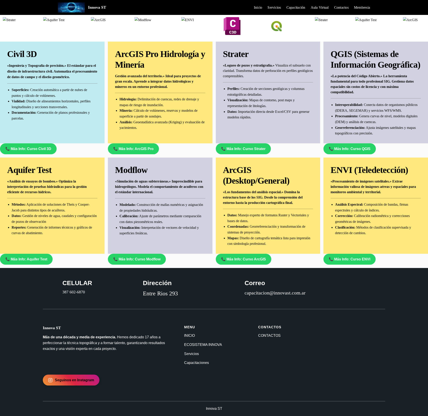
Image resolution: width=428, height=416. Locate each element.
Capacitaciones (196, 363)
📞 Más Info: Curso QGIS (349, 149)
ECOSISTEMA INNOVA (203, 345)
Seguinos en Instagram (74, 380)
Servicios (191, 354)
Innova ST (97, 7)
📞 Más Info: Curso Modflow (136, 259)
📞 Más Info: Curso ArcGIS (243, 259)
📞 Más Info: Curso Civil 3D (28, 149)
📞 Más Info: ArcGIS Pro (133, 149)
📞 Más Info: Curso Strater (243, 149)
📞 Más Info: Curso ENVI (349, 259)
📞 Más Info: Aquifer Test (26, 259)
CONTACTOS (269, 335)
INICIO (189, 335)
